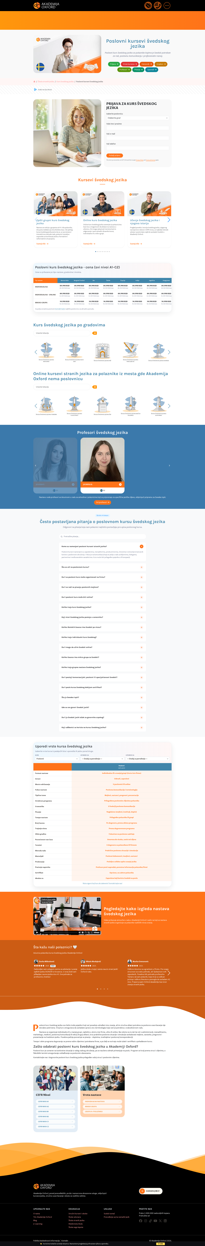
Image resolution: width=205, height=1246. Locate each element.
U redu (160, 1244)
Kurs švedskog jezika (65, 81)
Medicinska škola (76, 1224)
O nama (36, 1214)
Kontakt (64, 1241)
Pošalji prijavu (114, 155)
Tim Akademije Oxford (42, 1217)
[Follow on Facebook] (140, 1221)
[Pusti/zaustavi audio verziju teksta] (35, 90)
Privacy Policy (139, 160)
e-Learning (37, 1224)
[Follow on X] (160, 1221)
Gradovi (160, 64)
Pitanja (137, 70)
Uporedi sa (85, 755)
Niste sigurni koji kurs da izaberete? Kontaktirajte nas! (102, 883)
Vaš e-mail (110, 134)
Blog (35, 1220)
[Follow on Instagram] (145, 1221)
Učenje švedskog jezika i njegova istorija (145, 222)
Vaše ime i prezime (114, 124)
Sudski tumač (109, 1214)
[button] (167, 5)
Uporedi (150, 70)
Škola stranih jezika (46, 81)
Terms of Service (150, 160)
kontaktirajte (60, 309)
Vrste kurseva (128, 64)
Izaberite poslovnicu (114, 114)
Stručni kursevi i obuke (78, 1214)
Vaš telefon (111, 144)
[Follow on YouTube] (155, 1221)
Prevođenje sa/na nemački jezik (116, 1217)
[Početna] (34, 81)
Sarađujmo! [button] (153, 1191)
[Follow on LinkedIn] (165, 1221)
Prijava (113, 64)
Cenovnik (145, 64)
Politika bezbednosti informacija (46, 1241)
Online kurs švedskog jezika (100, 220)
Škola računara (75, 1217)
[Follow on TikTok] (150, 1221)
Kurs (37, 755)
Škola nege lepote (76, 1227)
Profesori (123, 70)
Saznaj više (40, 244)
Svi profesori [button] (101, 502)
